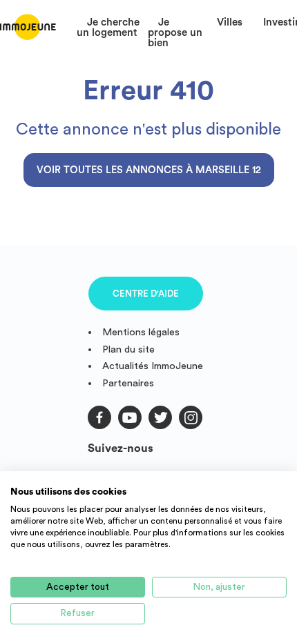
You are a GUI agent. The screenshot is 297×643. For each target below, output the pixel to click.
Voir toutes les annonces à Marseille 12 (149, 170)
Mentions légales (141, 332)
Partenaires (128, 383)
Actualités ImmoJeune (152, 366)
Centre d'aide (146, 293)
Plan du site (128, 349)
